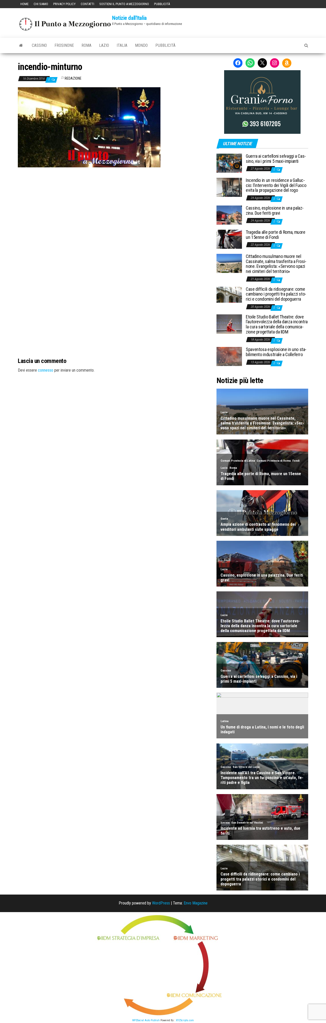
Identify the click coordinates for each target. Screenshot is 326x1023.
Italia (122, 45)
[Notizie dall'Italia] (21, 45)
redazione (73, 78)
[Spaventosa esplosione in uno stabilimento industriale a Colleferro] (229, 356)
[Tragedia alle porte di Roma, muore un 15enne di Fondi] (229, 239)
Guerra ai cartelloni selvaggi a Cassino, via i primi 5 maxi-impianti (276, 158)
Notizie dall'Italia (129, 18)
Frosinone (64, 45)
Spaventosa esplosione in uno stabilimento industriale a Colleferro (276, 352)
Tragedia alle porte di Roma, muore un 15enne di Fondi (275, 234)
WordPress (161, 903)
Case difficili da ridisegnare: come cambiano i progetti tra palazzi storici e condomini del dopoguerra (276, 294)
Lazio (104, 45)
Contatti (87, 4)
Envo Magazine (196, 903)
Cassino (39, 45)
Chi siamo (41, 4)
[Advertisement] (113, 201)
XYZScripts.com (185, 1020)
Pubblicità (162, 4)
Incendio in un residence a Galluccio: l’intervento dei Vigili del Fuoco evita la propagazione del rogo (276, 185)
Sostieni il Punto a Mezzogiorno (124, 4)
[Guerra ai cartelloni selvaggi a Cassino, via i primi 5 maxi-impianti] (229, 162)
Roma (86, 45)
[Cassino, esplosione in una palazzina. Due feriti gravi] (229, 214)
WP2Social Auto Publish (146, 1020)
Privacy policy (64, 4)
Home (24, 4)
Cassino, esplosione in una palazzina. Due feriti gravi (275, 210)
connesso (45, 370)
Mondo (141, 45)
